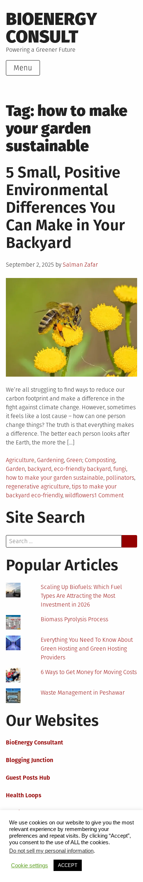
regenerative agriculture (37, 486)
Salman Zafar (80, 264)
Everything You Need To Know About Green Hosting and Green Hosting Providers (87, 648)
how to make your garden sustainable (54, 477)
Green (74, 460)
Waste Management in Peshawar (83, 692)
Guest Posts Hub (28, 777)
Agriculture (20, 460)
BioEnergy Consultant (34, 742)
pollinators (120, 477)
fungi (119, 468)
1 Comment (109, 495)
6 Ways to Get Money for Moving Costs (89, 672)
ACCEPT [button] (67, 865)
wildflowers (79, 495)
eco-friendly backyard (82, 468)
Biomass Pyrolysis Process (74, 619)
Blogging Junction (29, 760)
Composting (100, 460)
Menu (23, 67)
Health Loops (23, 795)
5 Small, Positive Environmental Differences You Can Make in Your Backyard (65, 207)
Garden (15, 468)
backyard (39, 468)
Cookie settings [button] (29, 865)
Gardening (50, 460)
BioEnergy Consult (51, 27)
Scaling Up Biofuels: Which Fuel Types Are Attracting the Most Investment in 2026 (81, 595)
